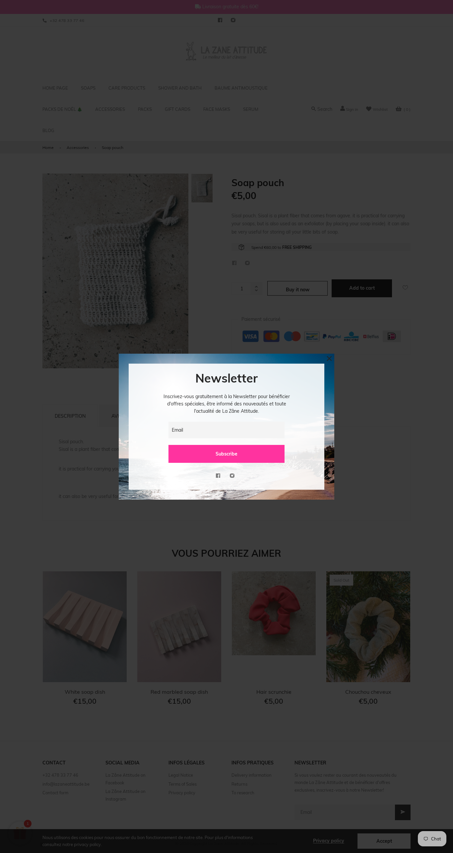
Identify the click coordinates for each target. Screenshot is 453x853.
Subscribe (226, 454)
